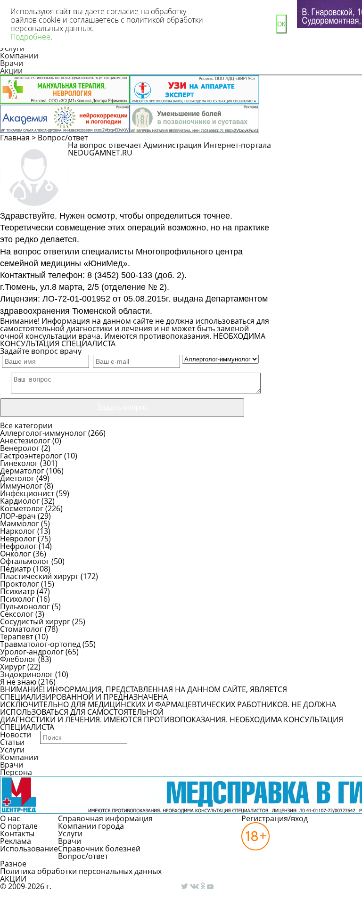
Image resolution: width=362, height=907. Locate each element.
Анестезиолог (25, 440)
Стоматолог (21, 629)
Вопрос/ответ (63, 137)
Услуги (12, 749)
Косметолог (21, 508)
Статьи (12, 742)
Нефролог (18, 546)
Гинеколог (19, 463)
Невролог (18, 538)
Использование (29, 848)
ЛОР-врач (18, 516)
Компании (19, 55)
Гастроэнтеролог (31, 455)
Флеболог (18, 659)
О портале (19, 826)
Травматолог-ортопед (40, 644)
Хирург (12, 667)
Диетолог (17, 478)
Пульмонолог (25, 606)
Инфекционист (27, 493)
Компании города (91, 826)
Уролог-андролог (32, 651)
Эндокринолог (26, 674)
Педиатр (15, 569)
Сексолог (16, 614)
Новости (15, 734)
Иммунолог (21, 486)
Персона (16, 772)
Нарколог (17, 531)
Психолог (17, 599)
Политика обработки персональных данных (81, 871)
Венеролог (20, 448)
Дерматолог (22, 471)
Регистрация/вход (274, 818)
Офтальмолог (24, 561)
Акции (11, 70)
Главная (15, 137)
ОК (281, 24)
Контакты (17, 833)
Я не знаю (18, 682)
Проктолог (19, 584)
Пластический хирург (39, 576)
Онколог (15, 553)
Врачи (11, 63)
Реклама (15, 841)
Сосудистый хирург (35, 621)
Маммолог (19, 523)
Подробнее (30, 37)
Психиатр (17, 591)
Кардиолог (20, 501)
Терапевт (16, 636)
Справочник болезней (99, 848)
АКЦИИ (13, 879)
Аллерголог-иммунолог (43, 433)
